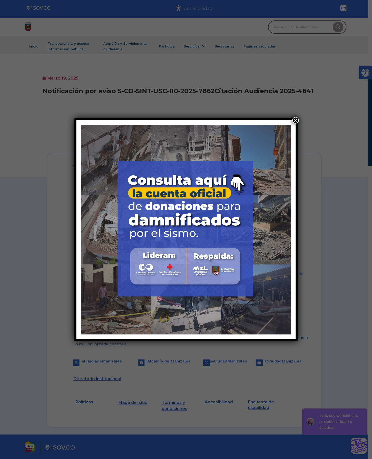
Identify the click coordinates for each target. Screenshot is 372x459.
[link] (186, 229)
